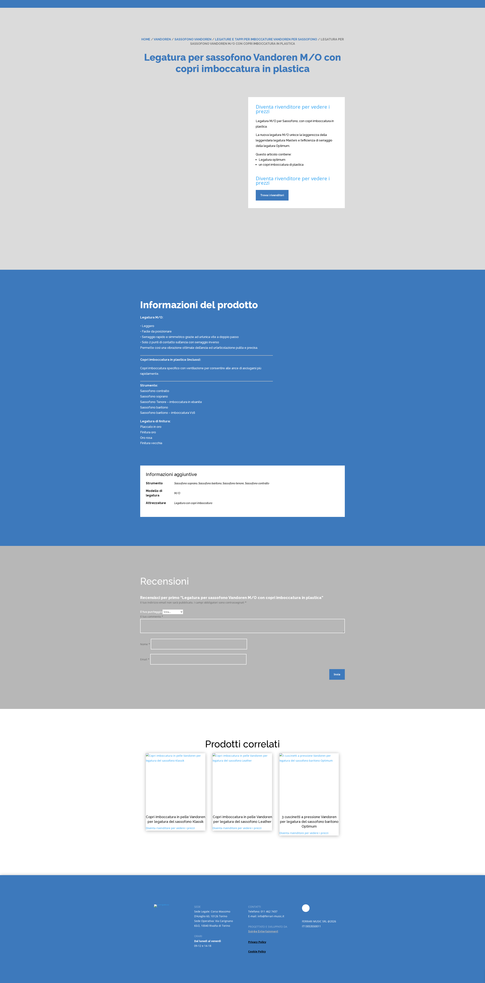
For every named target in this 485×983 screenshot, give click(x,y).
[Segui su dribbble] (306, 908)
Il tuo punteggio (151, 612)
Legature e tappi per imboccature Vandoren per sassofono (266, 39)
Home (145, 39)
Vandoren (162, 39)
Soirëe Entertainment (263, 931)
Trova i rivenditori (272, 195)
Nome (145, 644)
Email (144, 659)
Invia (337, 674)
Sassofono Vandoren (192, 39)
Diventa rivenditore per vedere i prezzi (293, 109)
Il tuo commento (151, 616)
